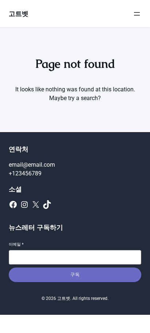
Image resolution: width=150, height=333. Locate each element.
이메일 (16, 244)
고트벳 (18, 13)
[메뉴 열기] (137, 13)
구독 (75, 274)
